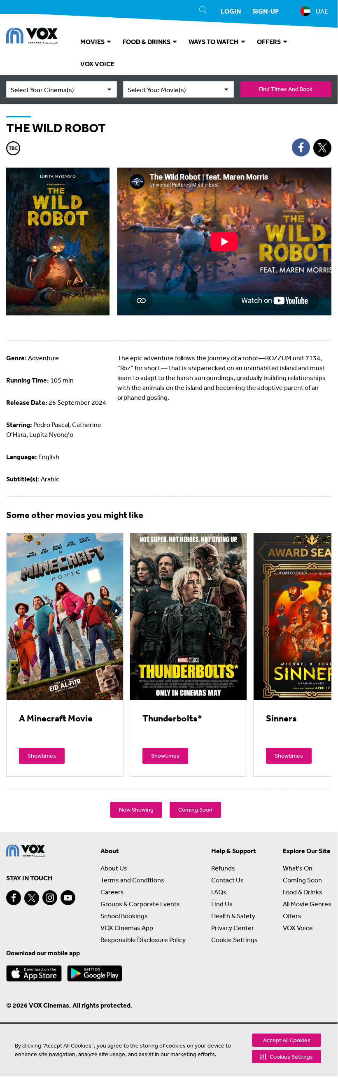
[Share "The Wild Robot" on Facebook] (301, 147)
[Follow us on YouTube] (68, 897)
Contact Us (227, 880)
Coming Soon (195, 809)
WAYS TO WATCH (214, 41)
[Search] (203, 11)
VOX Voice (298, 928)
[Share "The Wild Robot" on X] (322, 148)
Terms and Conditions (132, 880)
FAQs (218, 892)
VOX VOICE (97, 64)
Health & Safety (233, 916)
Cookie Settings (234, 940)
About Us (113, 868)
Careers (112, 892)
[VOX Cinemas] (32, 37)
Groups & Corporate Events (140, 904)
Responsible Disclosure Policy (143, 940)
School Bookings (124, 916)
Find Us (222, 904)
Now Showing (136, 809)
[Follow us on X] (31, 898)
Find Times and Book (285, 89)
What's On (297, 868)
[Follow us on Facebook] (13, 897)
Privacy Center (232, 928)
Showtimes (42, 755)
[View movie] (65, 616)
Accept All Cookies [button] (286, 1040)
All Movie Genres (307, 904)
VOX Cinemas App (126, 928)
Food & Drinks (302, 892)
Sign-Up (265, 11)
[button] (286, 1056)
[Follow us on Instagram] (49, 897)
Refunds (223, 868)
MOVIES (93, 41)
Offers (292, 916)
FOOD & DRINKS (147, 41)
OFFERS (269, 41)
